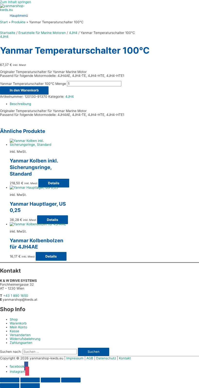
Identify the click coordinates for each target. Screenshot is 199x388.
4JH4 (73, 33)
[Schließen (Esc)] (71, 380)
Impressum (74, 358)
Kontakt (125, 358)
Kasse (14, 331)
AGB (89, 358)
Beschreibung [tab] (20, 104)
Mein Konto (18, 327)
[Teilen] (50, 380)
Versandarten (20, 335)
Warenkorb (18, 323)
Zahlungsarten (21, 343)
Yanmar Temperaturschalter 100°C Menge (33, 84)
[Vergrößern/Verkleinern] (9, 380)
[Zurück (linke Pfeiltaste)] (9, 385)
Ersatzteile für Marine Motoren (42, 33)
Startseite (7, 33)
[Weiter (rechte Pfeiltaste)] (30, 385)
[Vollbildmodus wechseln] (30, 380)
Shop (14, 319)
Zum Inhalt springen (15, 2)
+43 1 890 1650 (15, 296)
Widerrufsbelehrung (25, 339)
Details (53, 183)
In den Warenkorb (24, 90)
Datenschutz (106, 358)
